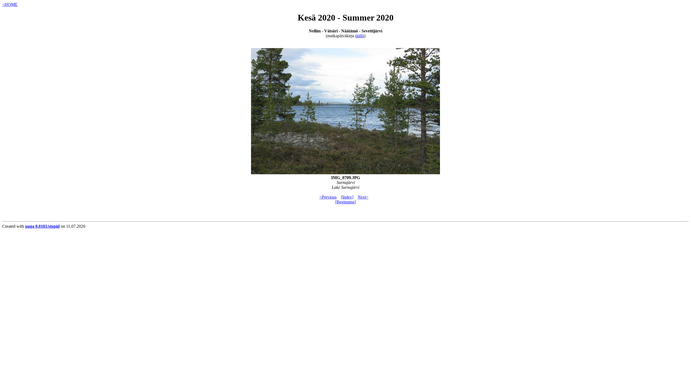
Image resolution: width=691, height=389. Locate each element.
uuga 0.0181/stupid (42, 226)
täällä (359, 35)
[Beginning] (345, 202)
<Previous (328, 197)
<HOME (10, 4)
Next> (363, 197)
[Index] (347, 197)
